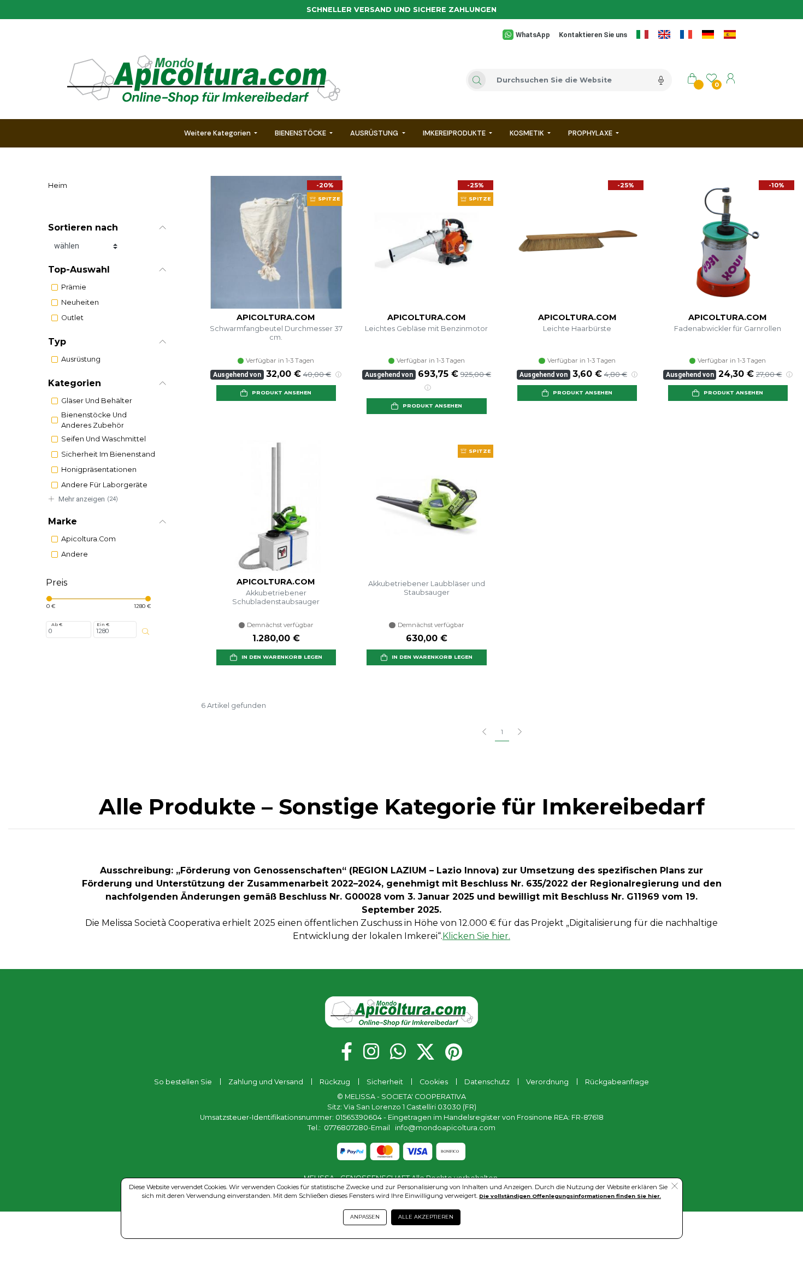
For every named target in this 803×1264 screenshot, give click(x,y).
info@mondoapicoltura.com (445, 1128)
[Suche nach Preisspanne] (146, 631)
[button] (107, 227)
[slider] (49, 598)
